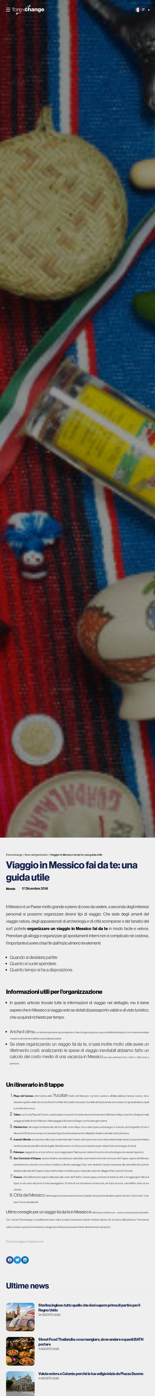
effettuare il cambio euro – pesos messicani (113, 1212)
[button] (8, 10)
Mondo (10, 889)
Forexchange (14, 854)
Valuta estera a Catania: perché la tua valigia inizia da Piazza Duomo (90, 1373)
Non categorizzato (36, 854)
